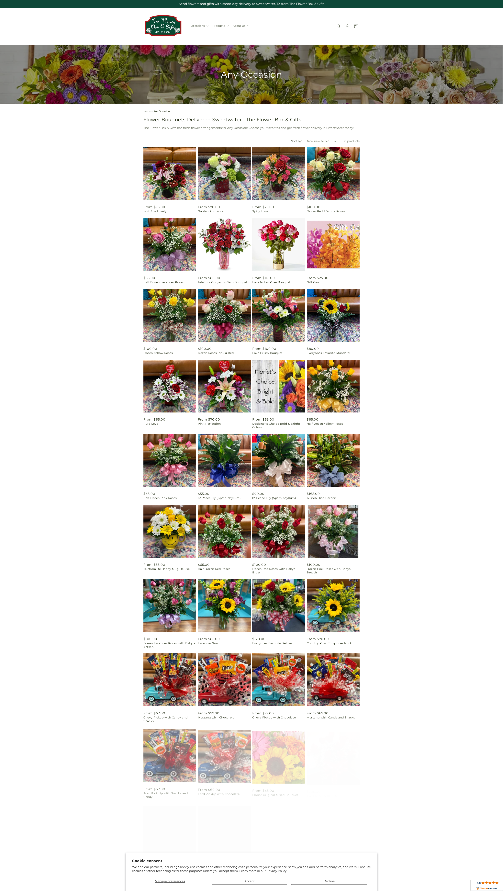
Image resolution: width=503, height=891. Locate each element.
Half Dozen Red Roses (214, 569)
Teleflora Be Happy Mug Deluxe (166, 569)
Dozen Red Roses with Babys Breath (273, 570)
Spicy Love (260, 211)
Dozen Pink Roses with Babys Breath (329, 570)
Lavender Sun (208, 643)
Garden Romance (210, 211)
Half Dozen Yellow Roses (325, 423)
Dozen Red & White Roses (326, 211)
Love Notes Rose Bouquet (271, 282)
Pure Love (150, 423)
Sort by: (296, 141)
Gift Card (313, 282)
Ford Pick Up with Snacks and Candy (165, 793)
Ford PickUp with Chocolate (219, 792)
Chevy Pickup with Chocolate (274, 717)
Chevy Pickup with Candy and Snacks (165, 719)
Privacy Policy (276, 871)
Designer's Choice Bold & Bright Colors (276, 425)
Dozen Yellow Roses (158, 353)
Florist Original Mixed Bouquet (275, 792)
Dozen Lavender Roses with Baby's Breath (169, 645)
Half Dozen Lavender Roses (163, 282)
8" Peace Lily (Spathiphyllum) (274, 498)
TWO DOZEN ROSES (322, 792)
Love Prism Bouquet (267, 353)
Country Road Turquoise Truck (329, 643)
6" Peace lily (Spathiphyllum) (219, 498)
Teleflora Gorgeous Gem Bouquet (222, 282)
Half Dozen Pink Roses (160, 498)
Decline (329, 881)
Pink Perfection (209, 423)
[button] (199, 26)
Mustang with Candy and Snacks (331, 717)
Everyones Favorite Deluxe (272, 643)
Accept (249, 881)
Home (147, 111)
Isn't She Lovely (155, 211)
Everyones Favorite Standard (328, 353)
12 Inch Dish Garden (321, 498)
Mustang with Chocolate (216, 717)
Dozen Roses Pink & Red (216, 353)
